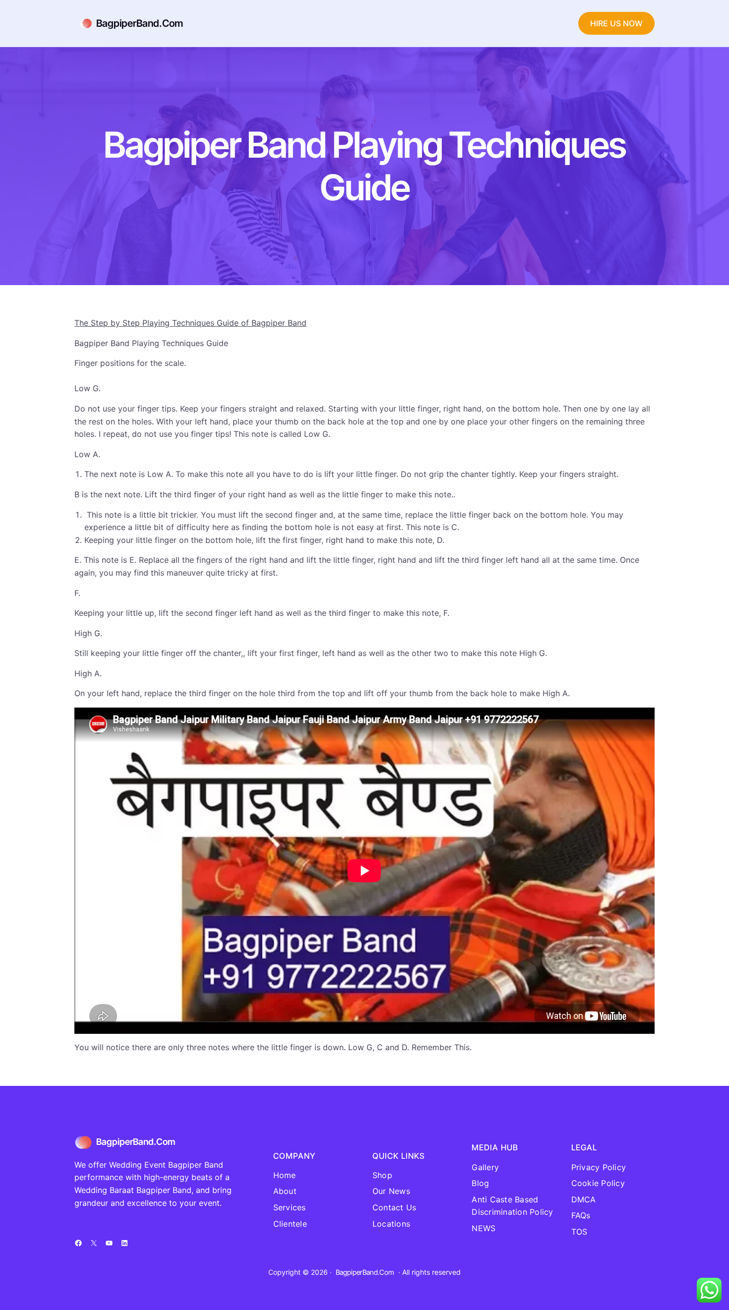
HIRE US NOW (616, 23)
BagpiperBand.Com (139, 23)
